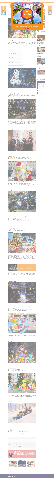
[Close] (42, 3)
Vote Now (27, 28)
